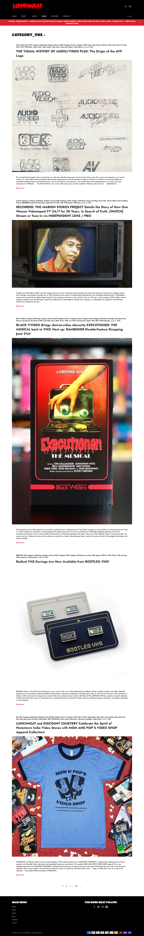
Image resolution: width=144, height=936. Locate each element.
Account (129, 16)
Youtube (54, 16)
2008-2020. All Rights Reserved (33, 933)
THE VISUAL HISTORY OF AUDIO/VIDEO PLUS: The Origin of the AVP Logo (69, 53)
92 (76, 886)
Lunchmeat (20, 933)
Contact (67, 16)
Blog (44, 16)
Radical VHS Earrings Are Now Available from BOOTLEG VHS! (62, 561)
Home (14, 16)
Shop (23, 16)
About (34, 16)
